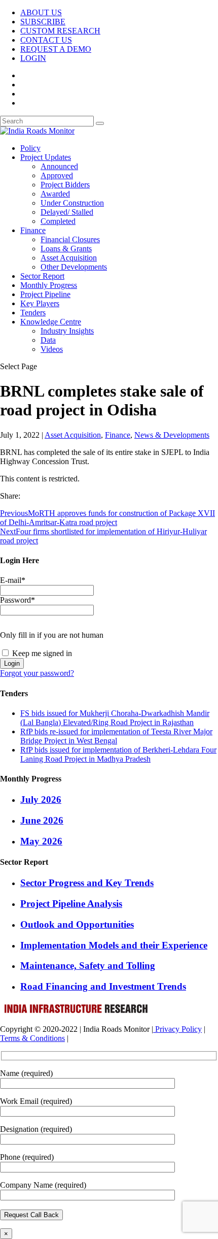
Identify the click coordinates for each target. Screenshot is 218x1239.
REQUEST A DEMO (55, 49)
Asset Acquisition (69, 257)
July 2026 (40, 799)
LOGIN (33, 58)
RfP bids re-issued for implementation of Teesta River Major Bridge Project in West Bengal (116, 736)
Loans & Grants (66, 248)
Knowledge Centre (50, 321)
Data (48, 340)
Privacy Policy (177, 1029)
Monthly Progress (48, 285)
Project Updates (45, 157)
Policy (30, 148)
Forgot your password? (37, 673)
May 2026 (41, 841)
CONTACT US (46, 40)
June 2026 (41, 820)
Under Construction (72, 203)
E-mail (12, 580)
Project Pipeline (45, 294)
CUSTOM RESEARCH (60, 30)
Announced (59, 166)
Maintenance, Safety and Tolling (87, 965)
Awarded (55, 193)
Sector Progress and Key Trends (87, 882)
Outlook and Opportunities (77, 924)
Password (17, 600)
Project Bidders (65, 184)
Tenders (33, 312)
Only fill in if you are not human (51, 635)
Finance (33, 230)
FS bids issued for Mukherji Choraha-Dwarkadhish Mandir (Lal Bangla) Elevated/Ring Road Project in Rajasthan (114, 718)
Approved (57, 175)
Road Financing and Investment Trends (103, 986)
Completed (58, 221)
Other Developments (74, 267)
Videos (52, 349)
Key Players (39, 303)
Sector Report (42, 276)
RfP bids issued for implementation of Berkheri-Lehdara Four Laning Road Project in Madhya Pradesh (118, 754)
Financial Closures (70, 239)
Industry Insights (67, 331)
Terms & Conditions (32, 1038)
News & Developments (171, 435)
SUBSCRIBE (42, 21)
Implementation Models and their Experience (113, 945)
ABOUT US (41, 12)
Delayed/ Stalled (67, 212)
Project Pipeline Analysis (71, 903)
